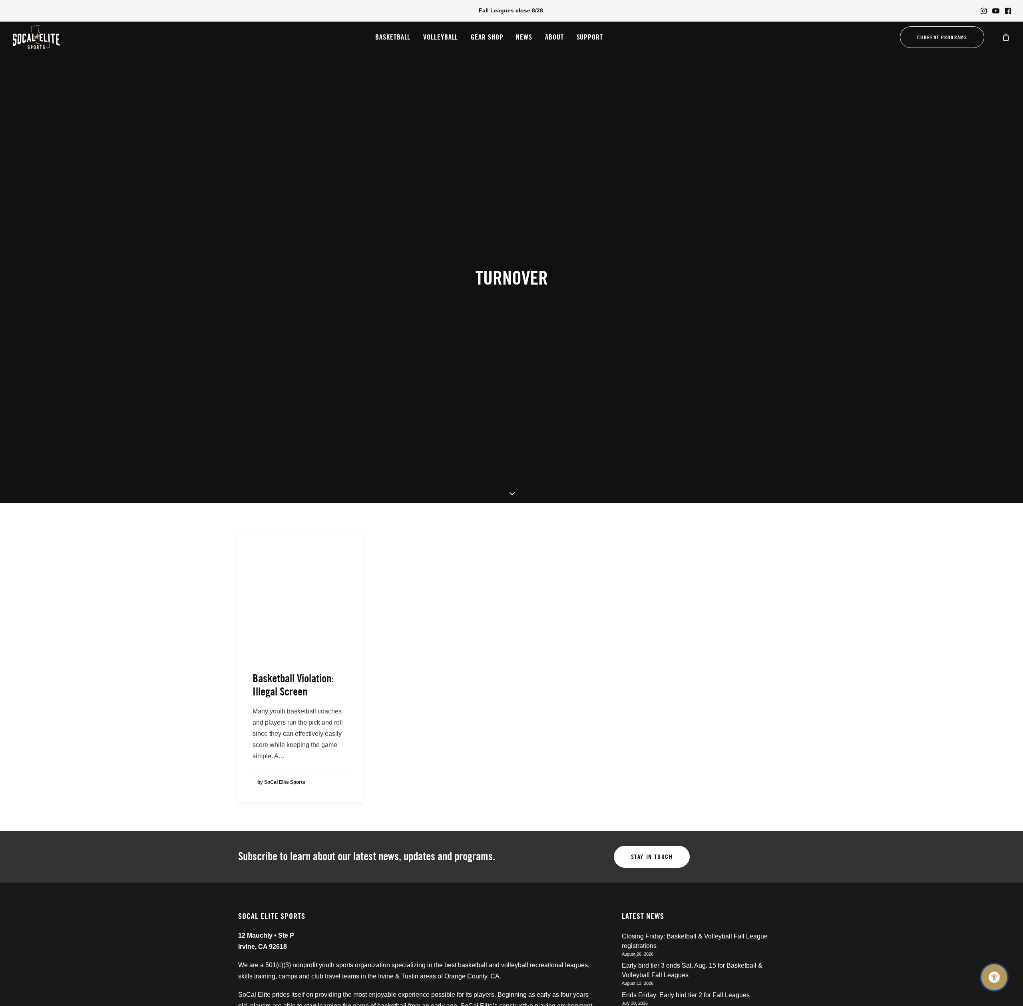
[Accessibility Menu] (994, 977)
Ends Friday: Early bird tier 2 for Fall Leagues (686, 995)
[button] (983, 11)
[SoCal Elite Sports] (36, 37)
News (524, 37)
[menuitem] (983, 11)
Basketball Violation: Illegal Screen (293, 685)
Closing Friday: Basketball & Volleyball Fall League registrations (695, 941)
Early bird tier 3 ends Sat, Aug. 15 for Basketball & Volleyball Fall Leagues (692, 970)
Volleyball (440, 37)
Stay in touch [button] (652, 857)
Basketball (392, 37)
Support (590, 37)
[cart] (1006, 37)
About (554, 37)
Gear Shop (487, 37)
